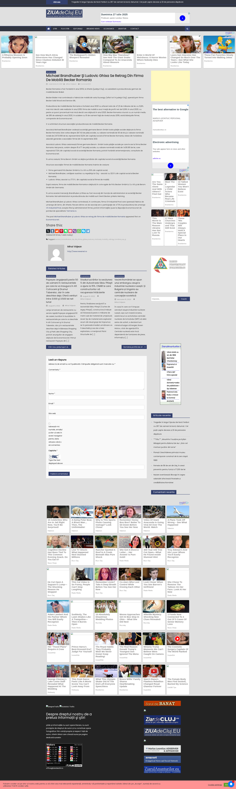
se (123, 239)
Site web (52, 413)
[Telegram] (88, 231)
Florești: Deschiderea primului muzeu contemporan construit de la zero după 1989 (171, 456)
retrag (111, 239)
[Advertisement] (170, 86)
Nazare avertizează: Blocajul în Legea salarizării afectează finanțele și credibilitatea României (169, 478)
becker (58, 239)
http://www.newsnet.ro (77, 251)
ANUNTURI (122, 28)
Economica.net (52, 219)
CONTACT (134, 28)
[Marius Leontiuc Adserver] (162, 749)
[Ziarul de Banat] (162, 703)
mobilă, (105, 239)
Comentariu (54, 369)
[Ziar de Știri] (145, 710)
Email (51, 403)
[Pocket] (70, 231)
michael (98, 239)
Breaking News (93, 28)
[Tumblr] (52, 231)
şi (125, 239)
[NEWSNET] (162, 759)
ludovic (91, 239)
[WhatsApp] (79, 231)
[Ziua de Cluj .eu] (162, 732)
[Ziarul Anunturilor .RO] (145, 740)
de (73, 239)
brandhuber (66, 239)
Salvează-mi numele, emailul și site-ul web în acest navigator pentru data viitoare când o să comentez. (55, 435)
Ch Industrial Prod (53, 208)
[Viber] (75, 231)
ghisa (85, 239)
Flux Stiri (65, 28)
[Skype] (83, 231)
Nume (52, 393)
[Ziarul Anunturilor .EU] (162, 769)
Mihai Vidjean (71, 84)
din (76, 239)
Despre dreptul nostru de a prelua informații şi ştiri (69, 716)
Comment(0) (85, 84)
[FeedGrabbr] (170, 403)
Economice (109, 28)
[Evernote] (66, 231)
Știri (55, 28)
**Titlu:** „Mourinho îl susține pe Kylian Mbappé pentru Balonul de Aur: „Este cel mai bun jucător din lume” (116, 2)
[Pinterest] (61, 231)
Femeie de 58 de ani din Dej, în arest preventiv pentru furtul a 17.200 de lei (169, 467)
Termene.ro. (71, 211)
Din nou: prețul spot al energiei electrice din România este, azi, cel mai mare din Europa (60, 347)
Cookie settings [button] (215, 785)
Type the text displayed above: (56, 461)
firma (80, 239)
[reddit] (57, 231)
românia (117, 239)
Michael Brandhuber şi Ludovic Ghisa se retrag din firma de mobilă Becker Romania (89, 216)
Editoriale (77, 28)
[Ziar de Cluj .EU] (162, 720)
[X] (48, 231)
